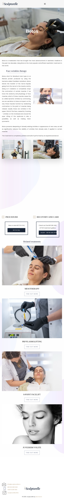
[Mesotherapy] (32, 271)
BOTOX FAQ (16, 230)
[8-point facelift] (32, 376)
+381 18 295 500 (12, 490)
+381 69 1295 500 (12, 487)
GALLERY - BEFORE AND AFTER (48, 232)
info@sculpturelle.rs (13, 484)
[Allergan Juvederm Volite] (32, 429)
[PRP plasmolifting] (32, 323)
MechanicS (39, 497)
